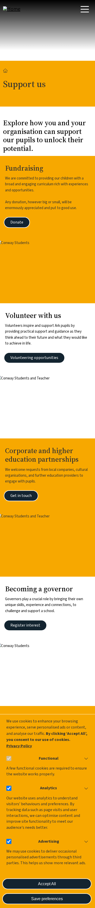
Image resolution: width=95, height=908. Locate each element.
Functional (49, 758)
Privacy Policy (19, 746)
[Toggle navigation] (85, 9)
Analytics (48, 788)
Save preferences (47, 899)
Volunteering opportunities (34, 357)
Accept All (47, 884)
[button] (85, 758)
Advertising (48, 841)
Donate (16, 222)
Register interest (25, 625)
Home (5, 71)
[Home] (23, 9)
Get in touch (21, 495)
